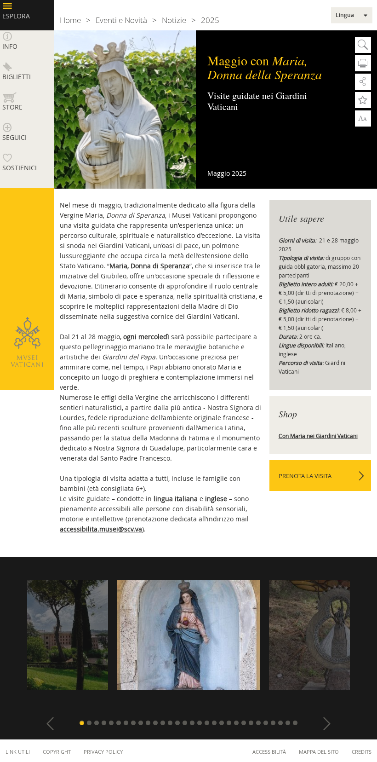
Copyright (57, 751)
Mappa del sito (319, 751)
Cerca (363, 45)
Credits (361, 751)
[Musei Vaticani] (27, 342)
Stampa (363, 63)
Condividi (363, 82)
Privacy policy (103, 751)
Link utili (18, 751)
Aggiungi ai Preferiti (363, 100)
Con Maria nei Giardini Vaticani (318, 435)
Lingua (345, 15)
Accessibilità (269, 751)
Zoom (363, 118)
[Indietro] (50, 723)
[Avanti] (327, 723)
